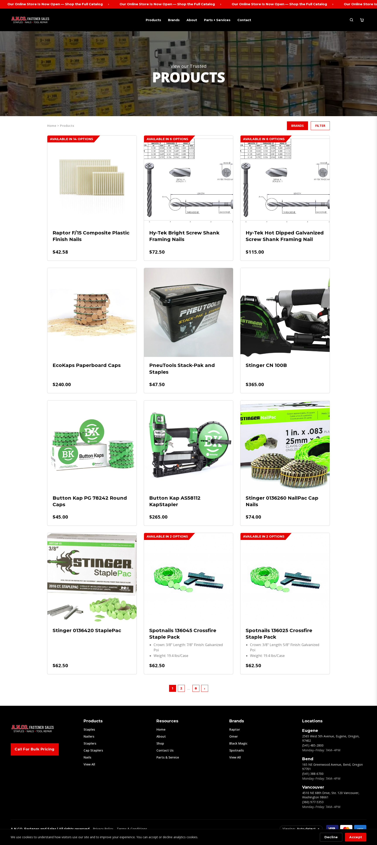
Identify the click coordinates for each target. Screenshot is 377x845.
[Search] (351, 19)
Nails (87, 757)
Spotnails (236, 750)
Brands (174, 20)
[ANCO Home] (30, 20)
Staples (89, 729)
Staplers (90, 743)
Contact (244, 20)
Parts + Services (217, 20)
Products (153, 20)
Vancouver (313, 787)
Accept (355, 837)
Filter (320, 126)
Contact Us (164, 750)
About (192, 20)
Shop (160, 743)
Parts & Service (167, 757)
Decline (331, 837)
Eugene (310, 730)
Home (160, 729)
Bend (307, 759)
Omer (233, 736)
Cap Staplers (93, 750)
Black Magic (238, 743)
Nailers (89, 736)
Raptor (234, 729)
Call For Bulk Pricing (34, 749)
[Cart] (362, 19)
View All (89, 764)
